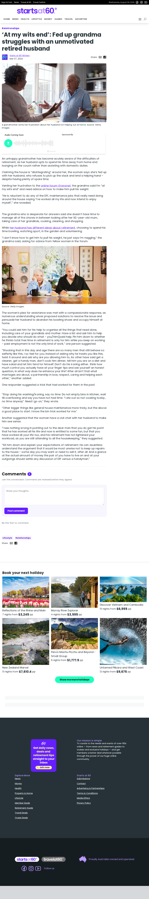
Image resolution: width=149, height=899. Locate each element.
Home (6, 19)
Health (25, 19)
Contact (81, 783)
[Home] (37, 11)
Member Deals (22, 803)
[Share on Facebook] (105, 57)
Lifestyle (37, 19)
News (15, 19)
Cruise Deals (21, 817)
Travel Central (39, 2)
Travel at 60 (26, 2)
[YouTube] (146, 2)
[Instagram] (141, 2)
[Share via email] (100, 57)
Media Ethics (83, 798)
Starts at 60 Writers (20, 55)
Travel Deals (21, 812)
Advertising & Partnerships (90, 788)
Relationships (23, 537)
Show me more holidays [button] (74, 679)
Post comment (16, 510)
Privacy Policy (84, 803)
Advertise (81, 19)
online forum (56, 185)
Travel (68, 19)
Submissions (83, 778)
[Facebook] (137, 2)
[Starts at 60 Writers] (5, 57)
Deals (16, 2)
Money (48, 19)
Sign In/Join (6, 2)
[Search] (145, 19)
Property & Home (24, 793)
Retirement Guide (24, 808)
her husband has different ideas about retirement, (43, 227)
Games (58, 19)
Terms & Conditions (87, 793)
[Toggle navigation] (140, 19)
